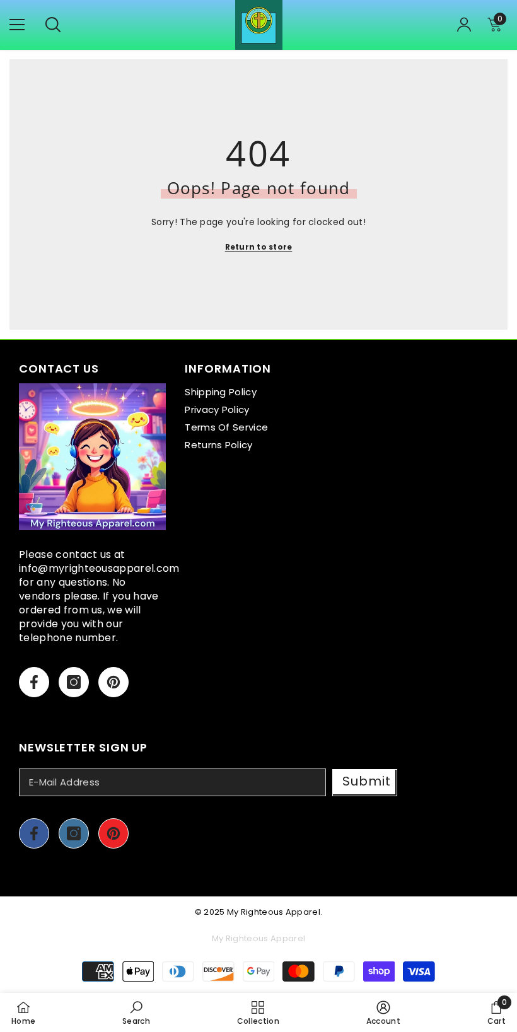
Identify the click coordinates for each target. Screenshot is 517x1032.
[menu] (17, 24)
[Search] (53, 24)
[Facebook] (34, 682)
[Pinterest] (113, 682)
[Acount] (464, 24)
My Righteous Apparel (273, 912)
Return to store (259, 246)
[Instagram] (74, 682)
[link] (136, 1012)
